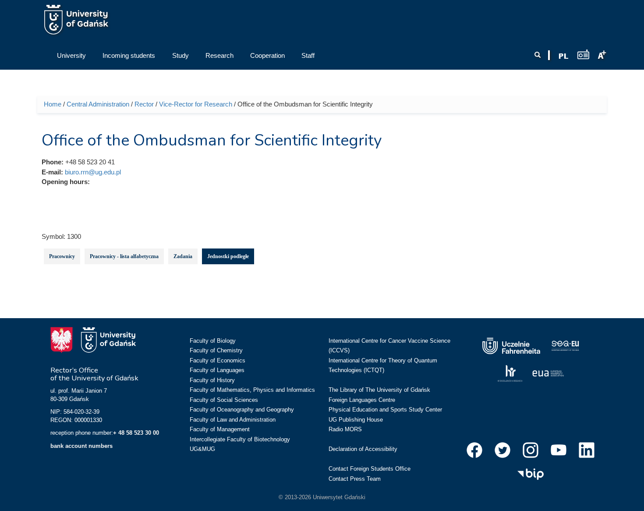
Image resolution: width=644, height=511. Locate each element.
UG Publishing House (356, 419)
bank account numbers (81, 446)
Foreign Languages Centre (362, 400)
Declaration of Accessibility (363, 449)
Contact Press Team (355, 479)
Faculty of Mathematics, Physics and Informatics (252, 390)
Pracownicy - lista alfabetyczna (124, 256)
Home (52, 104)
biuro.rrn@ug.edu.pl (93, 172)
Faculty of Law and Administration (233, 419)
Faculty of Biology (213, 340)
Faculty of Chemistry (216, 350)
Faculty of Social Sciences (224, 400)
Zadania (182, 256)
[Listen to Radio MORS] (583, 54)
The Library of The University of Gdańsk (379, 390)
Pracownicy (62, 256)
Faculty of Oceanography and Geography (242, 409)
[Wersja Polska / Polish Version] (563, 56)
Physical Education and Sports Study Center (385, 409)
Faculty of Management (220, 429)
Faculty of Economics (217, 360)
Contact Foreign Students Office (369, 468)
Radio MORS (345, 429)
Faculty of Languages (217, 370)
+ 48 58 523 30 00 (136, 432)
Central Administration (98, 104)
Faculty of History (212, 380)
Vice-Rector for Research (195, 104)
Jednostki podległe (228, 256)
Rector (144, 104)
